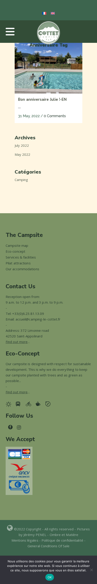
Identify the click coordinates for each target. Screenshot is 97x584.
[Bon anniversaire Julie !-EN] (48, 68)
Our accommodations (22, 269)
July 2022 (22, 145)
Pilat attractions (18, 263)
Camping (21, 179)
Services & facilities (21, 257)
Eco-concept (15, 251)
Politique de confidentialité (62, 540)
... (18, 341)
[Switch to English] (52, 13)
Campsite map (17, 245)
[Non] (91, 570)
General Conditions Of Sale (48, 546)
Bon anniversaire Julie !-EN (42, 99)
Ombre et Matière (64, 534)
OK (50, 577)
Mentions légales (25, 540)
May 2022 (22, 154)
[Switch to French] (44, 13)
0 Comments (55, 116)
